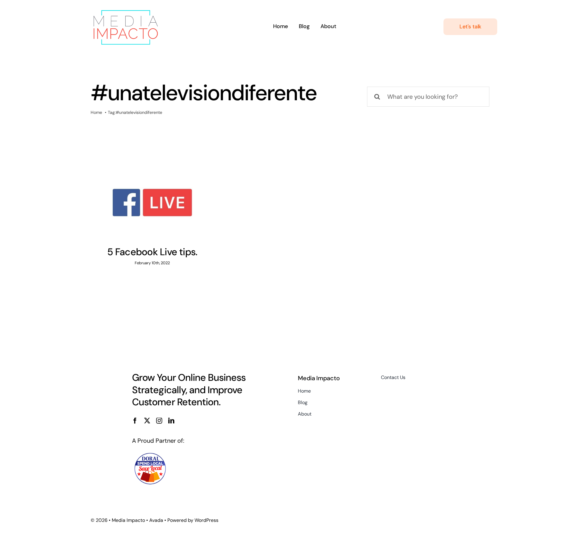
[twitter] (147, 421)
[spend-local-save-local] (150, 454)
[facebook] (135, 421)
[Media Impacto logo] (125, 8)
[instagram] (159, 421)
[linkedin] (171, 421)
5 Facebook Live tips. (152, 252)
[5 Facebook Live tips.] (152, 203)
